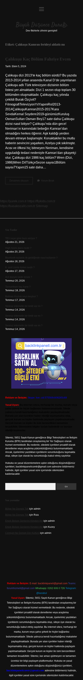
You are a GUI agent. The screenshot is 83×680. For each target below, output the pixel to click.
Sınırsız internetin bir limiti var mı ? (24, 306)
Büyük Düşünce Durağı (41, 25)
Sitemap (42, 206)
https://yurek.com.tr (13, 201)
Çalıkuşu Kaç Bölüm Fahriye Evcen (38, 59)
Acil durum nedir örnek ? (18, 277)
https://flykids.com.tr (41, 201)
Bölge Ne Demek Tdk (17, 508)
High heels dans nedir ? (18, 248)
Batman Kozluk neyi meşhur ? (21, 296)
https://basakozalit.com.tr (17, 206)
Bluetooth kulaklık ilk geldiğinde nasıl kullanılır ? (31, 257)
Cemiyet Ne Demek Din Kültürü (22, 533)
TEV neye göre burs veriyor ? (21, 238)
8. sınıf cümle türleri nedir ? (20, 267)
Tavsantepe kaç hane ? (18, 286)
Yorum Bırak (47, 180)
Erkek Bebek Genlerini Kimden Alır (24, 520)
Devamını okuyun (21, 181)
